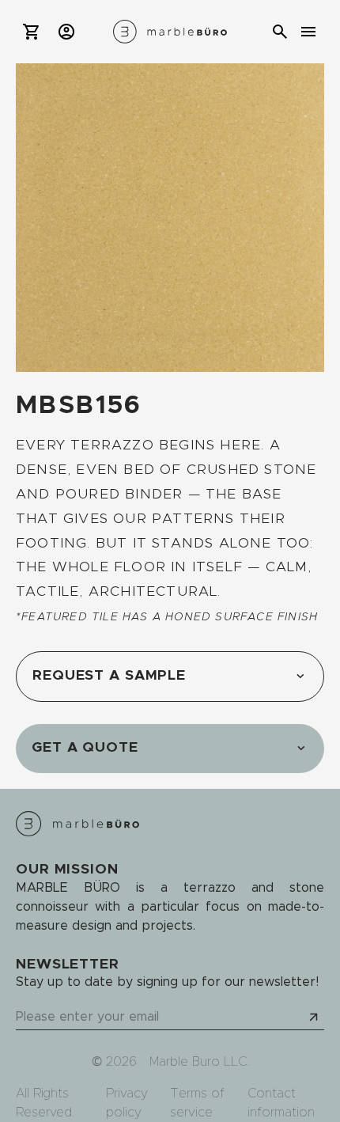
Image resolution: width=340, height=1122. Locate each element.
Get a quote (85, 748)
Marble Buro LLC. (199, 1062)
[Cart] (31, 31)
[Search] (279, 31)
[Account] (66, 31)
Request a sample (109, 676)
